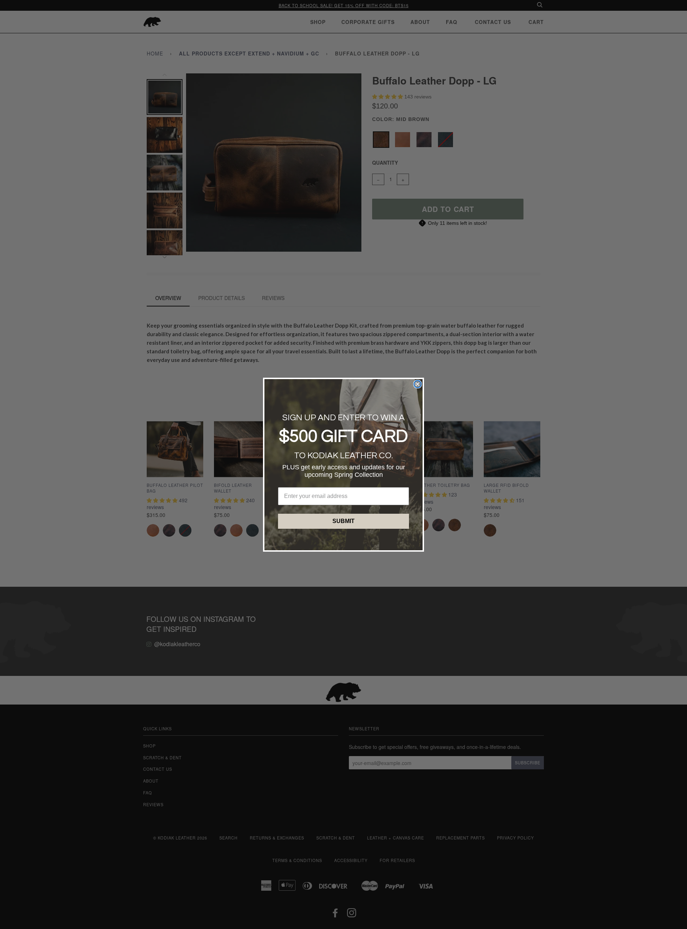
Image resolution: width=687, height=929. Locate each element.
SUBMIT (343, 521)
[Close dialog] (417, 384)
